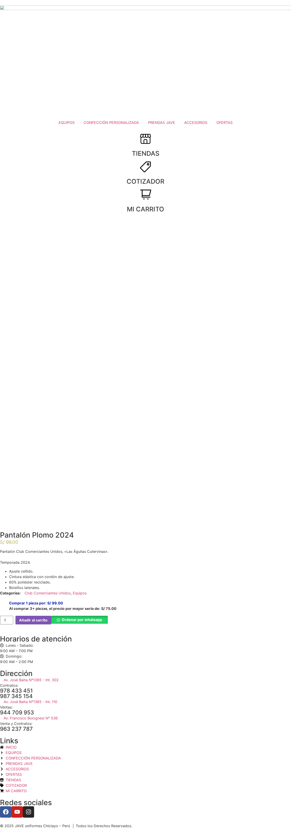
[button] (79, 620)
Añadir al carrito (33, 620)
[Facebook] (5, 812)
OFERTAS (224, 122)
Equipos (80, 593)
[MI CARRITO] (145, 194)
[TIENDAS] (145, 139)
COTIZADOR (145, 181)
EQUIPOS (67, 122)
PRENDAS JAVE (161, 122)
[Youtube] (17, 812)
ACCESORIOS (195, 122)
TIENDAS (145, 153)
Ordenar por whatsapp (82, 619)
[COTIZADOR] (145, 167)
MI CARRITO (145, 209)
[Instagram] (28, 812)
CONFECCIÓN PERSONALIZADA (111, 122)
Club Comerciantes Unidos (48, 593)
